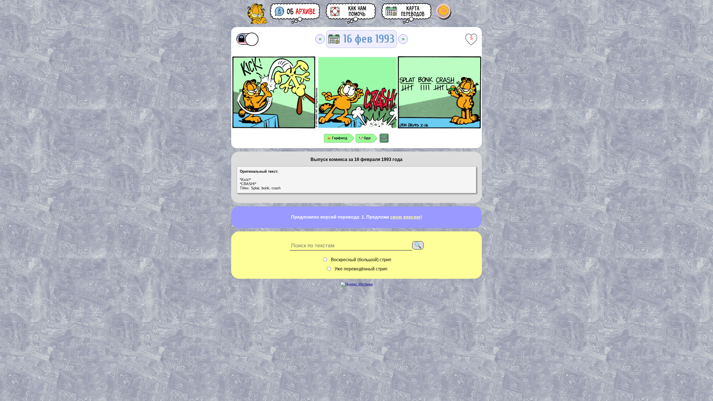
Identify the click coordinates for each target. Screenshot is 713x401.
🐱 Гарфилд (337, 138)
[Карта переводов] (407, 13)
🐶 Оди (364, 138)
